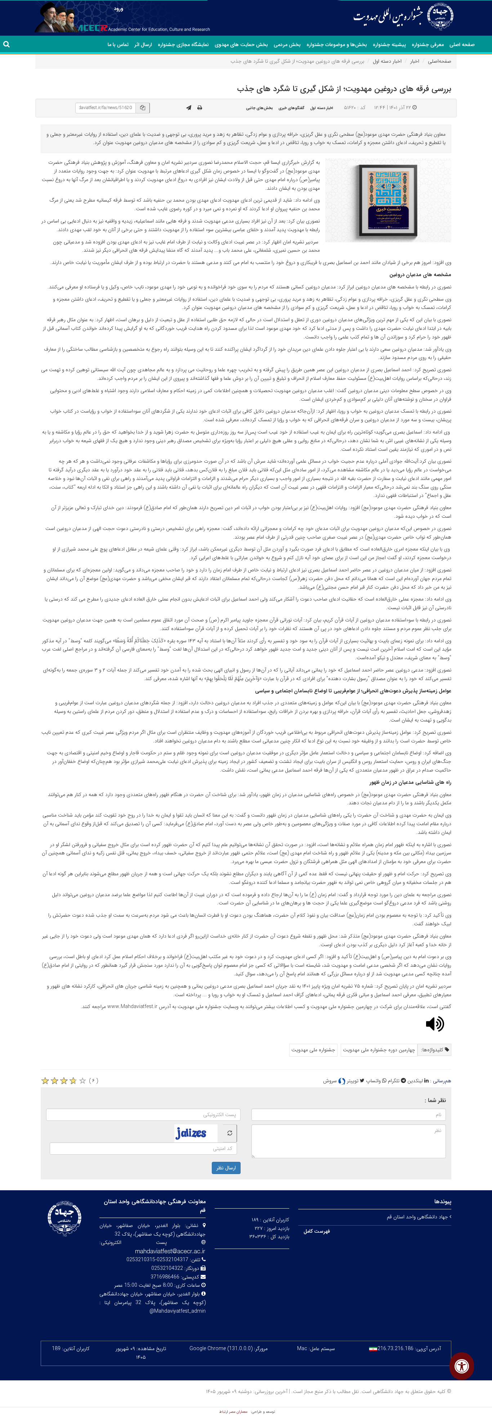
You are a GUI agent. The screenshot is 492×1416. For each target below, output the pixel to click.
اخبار (414, 61)
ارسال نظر (226, 1168)
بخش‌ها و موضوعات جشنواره (337, 45)
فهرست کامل (317, 1231)
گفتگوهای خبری (291, 108)
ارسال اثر (143, 45)
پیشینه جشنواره (389, 45)
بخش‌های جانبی (259, 108)
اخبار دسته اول (387, 61)
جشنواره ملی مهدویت (313, 1050)
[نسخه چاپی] (200, 108)
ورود (118, 9)
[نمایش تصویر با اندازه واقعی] (388, 200)
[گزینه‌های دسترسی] (461, 1366)
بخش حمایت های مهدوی (241, 45)
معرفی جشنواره (428, 45)
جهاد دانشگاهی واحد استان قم (418, 1217)
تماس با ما (118, 45)
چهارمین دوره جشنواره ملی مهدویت (379, 1050)
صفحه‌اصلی (439, 61)
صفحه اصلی (462, 45)
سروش (330, 1081)
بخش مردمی (287, 45)
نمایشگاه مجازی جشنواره (183, 45)
